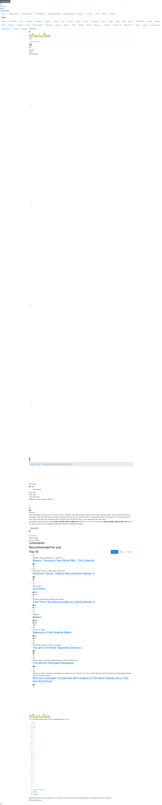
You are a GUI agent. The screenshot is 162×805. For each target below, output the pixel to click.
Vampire (24, 29)
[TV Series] (83, 305)
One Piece (39, 588)
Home (4, 14)
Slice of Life (128, 25)
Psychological (38, 25)
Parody (19, 25)
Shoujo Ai (97, 25)
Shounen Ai (117, 25)
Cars (21, 21)
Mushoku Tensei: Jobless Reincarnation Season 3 (63, 573)
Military (157, 21)
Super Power (155, 25)
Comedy (29, 21)
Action (4, 21)
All (33, 723)
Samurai (58, 25)
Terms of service (39, 790)
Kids (123, 21)
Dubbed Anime (27, 14)
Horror (103, 21)
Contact (35, 794)
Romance (49, 25)
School (66, 25)
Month (129, 552)
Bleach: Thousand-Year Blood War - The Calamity (63, 560)
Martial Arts (140, 21)
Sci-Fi (74, 25)
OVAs (97, 14)
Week (122, 552)
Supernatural (6, 29)
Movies (80, 14)
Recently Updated (54, 14)
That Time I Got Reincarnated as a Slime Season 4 (64, 601)
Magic (130, 21)
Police (27, 25)
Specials (112, 14)
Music (4, 25)
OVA (38, 464)
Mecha (149, 21)
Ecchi (63, 21)
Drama (55, 21)
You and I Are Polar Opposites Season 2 (57, 647)
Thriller (16, 29)
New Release (40, 14)
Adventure (12, 21)
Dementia (38, 21)
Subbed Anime (14, 14)
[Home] (83, 105)
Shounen (107, 25)
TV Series (89, 14)
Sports (145, 25)
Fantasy (70, 21)
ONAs (104, 14)
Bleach (37, 617)
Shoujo (88, 25)
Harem (85, 21)
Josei (117, 21)
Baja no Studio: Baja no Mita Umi (52, 502)
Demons (47, 21)
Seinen (81, 25)
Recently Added (69, 14)
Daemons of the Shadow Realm (52, 632)
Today (114, 552)
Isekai (111, 21)
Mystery (11, 25)
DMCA (35, 792)
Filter (31, 38)
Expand (33, 484)
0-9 (34, 727)
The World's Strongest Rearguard (53, 662)
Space (138, 25)
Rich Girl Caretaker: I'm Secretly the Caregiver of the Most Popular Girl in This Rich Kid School (81, 679)
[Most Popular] (83, 406)
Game (78, 21)
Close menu (5, 1)
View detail (34, 528)
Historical (94, 21)
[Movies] (83, 205)
